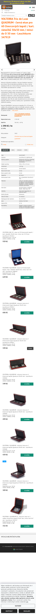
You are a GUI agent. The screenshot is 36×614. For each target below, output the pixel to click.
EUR (34, 10)
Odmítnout (9, 611)
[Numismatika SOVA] (7, 7)
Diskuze (19, 150)
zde (27, 602)
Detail (30, 348)
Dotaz (4, 144)
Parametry (5, 150)
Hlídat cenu (30, 144)
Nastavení (18, 606)
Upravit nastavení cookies (28, 546)
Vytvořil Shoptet (19, 549)
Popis (25, 150)
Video (12, 150)
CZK (32, 10)
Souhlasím (27, 611)
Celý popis (15, 110)
